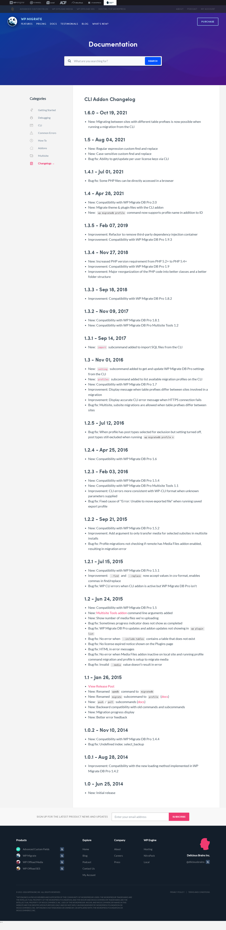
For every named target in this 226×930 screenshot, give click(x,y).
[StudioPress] (95, 2)
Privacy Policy (177, 892)
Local (147, 862)
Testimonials (69, 23)
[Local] (50, 2)
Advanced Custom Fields (34, 9)
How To (42, 140)
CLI (40, 125)
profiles (103, 379)
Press (117, 862)
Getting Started (47, 110)
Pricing (41, 23)
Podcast (192, 9)
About (179, 9)
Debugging (44, 117)
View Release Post (101, 686)
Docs (53, 23)
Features (27, 23)
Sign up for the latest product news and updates (72, 816)
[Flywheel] (35, 2)
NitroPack (149, 855)
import (102, 347)
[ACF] (63, 2)
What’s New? (100, 23)
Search (153, 61)
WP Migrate (31, 19)
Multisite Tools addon (111, 613)
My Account (208, 9)
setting (102, 369)
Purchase (207, 21)
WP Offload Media (62, 9)
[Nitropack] (77, 2)
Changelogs (44, 163)
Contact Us (89, 868)
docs (164, 696)
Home (86, 849)
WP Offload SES (86, 9)
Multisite (43, 155)
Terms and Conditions (199, 892)
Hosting (148, 849)
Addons (42, 148)
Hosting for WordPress (112, 9)
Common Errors (47, 132)
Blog (85, 23)
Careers (118, 855)
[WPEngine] (17, 2)
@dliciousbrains (195, 861)
